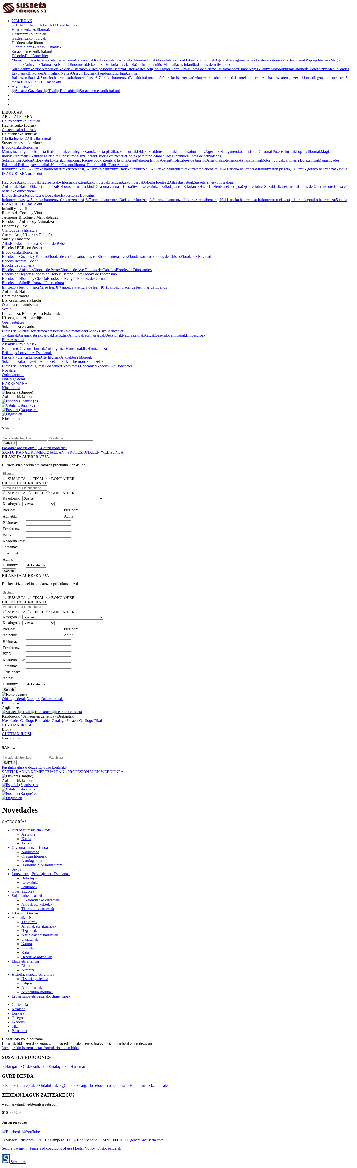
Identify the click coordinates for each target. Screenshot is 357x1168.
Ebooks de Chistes (166, 257)
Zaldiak (138, 335)
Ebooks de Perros (47, 270)
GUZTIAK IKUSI (16, 725)
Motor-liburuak (282, 69)
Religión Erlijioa (158, 69)
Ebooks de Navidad (196, 257)
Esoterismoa (239, 69)
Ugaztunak (113, 335)
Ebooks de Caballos (100, 270)
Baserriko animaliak (170, 335)
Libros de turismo (202, 69)
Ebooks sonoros (140, 257)
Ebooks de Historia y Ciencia (24, 278)
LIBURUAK (22, 21)
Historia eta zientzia (121, 64)
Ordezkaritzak (13, 375)
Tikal (28, 56)
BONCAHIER (63, 479)
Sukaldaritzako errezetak (21, 362)
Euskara (18, 1013)
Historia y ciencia (15, 357)
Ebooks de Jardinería (18, 265)
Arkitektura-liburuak (76, 357)
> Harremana (77, 1066)
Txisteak (261, 60)
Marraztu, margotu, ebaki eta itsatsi (38, 60)
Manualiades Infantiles (180, 64)
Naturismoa (11, 348)
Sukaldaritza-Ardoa (27, 69)
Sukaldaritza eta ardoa (281, 186)
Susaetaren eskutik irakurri (214, 182)
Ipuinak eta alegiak (79, 60)
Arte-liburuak (50, 357)
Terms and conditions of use (50, 1148)
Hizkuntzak (97, 64)
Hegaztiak (60, 335)
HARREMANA (15, 383)
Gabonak (275, 60)
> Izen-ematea (158, 1085)
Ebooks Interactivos (112, 257)
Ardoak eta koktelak (57, 69)
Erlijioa (34, 357)
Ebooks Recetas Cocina (20, 261)
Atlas (6, 243)
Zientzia (118, 69)
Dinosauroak (78, 64)
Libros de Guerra (311, 186)
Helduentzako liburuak (126, 182)
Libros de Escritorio (17, 195)
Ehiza (6, 340)
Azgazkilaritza (259, 69)
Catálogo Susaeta (65, 721)
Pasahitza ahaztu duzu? (19, 448)
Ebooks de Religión (62, 278)
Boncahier (40, 56)
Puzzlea (288, 60)
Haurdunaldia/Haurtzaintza (117, 73)
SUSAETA (17, 479)
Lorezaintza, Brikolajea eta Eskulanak (170, 186)
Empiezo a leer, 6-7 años (21, 287)
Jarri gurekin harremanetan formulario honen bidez (40, 1048)
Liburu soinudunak (200, 60)
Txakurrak (10, 335)
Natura (127, 335)
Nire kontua (11, 388)
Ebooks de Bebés (52, 243)
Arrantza (17, 340)
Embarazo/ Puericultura (46, 283)
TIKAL (38, 479)
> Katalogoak (55, 1066)
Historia (131, 69)
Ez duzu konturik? (52, 448)
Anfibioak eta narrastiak (86, 335)
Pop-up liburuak (318, 60)
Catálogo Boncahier (36, 721)
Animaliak (32, 64)
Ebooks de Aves (72, 270)
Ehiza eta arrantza (43, 186)
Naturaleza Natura (54, 64)
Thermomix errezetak (87, 362)
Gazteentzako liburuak (29, 38)
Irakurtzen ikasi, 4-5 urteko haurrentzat (41, 78)
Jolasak (30, 344)
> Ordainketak (47, 1085)
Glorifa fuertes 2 (24, 47)
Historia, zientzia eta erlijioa (220, 186)
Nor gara (9, 370)
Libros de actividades (214, 64)
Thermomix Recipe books (92, 69)
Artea (141, 69)
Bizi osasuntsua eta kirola (76, 186)
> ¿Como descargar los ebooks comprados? (92, 1085)
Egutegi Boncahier (46, 195)
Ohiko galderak (14, 379)
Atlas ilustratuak (49, 47)
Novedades (11, 721)
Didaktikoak (156, 60)
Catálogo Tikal (90, 721)
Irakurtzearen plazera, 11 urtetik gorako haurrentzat (307, 78)
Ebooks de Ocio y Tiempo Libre (58, 274)
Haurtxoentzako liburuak (31, 29)
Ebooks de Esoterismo (100, 274)
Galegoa (18, 1018)
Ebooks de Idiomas (24, 243)
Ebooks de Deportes (17, 274)
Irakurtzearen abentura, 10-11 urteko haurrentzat (230, 78)
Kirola (184, 69)
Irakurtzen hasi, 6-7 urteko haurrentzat (100, 78)
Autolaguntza (55, 348)
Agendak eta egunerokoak (235, 60)
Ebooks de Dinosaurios (134, 270)
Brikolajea (35, 73)
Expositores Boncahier (78, 195)
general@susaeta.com (146, 1140)
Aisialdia (223, 69)
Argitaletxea (21, 86)
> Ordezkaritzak (32, 1066)
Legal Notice (85, 1148)
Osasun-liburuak (83, 73)
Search (9, 571)
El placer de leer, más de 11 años (142, 287)
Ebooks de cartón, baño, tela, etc (72, 257)
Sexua (136, 186)
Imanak (300, 60)
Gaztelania (20, 1004)
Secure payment (14, 1148)
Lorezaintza (27, 353)
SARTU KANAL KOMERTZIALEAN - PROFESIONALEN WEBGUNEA (63, 452)
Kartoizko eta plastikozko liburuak (120, 60)
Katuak (149, 335)
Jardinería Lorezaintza (311, 69)
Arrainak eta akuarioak (35, 335)
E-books (18, 56)
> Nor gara (10, 1066)
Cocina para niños (149, 64)
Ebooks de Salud (15, 283)
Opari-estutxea (253, 186)
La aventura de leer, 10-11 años (93, 287)
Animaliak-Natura (57, 73)
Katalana (18, 1009)
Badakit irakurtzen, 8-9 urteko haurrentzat (161, 78)
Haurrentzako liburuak (57, 182)
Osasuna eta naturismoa (114, 186)
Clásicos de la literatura (19, 230)
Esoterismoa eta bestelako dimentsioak (57, 331)
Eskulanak (44, 353)
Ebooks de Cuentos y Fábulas (25, 257)
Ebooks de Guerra (91, 278)
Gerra (175, 69)
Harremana (10, 703)
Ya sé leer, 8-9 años (54, 287)
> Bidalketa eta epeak (18, 1085)
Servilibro (18, 1162)
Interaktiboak (176, 60)
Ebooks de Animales (18, 270)
